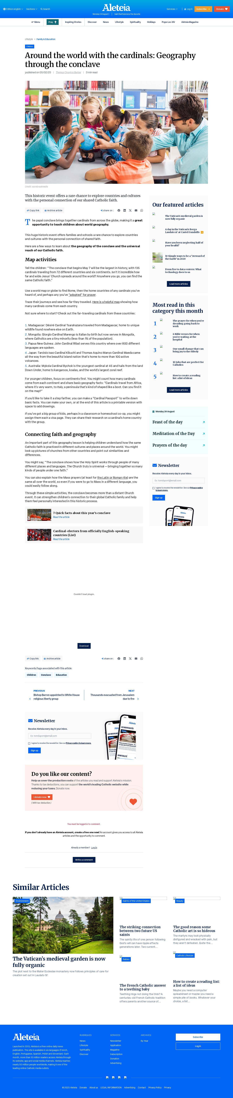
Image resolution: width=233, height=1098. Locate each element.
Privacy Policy (155, 1087)
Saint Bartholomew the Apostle (127, 14)
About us (93, 1087)
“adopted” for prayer (82, 295)
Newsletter (115, 1040)
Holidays (151, 21)
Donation (114, 1058)
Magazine (115, 1049)
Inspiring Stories (73, 21)
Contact (142, 1087)
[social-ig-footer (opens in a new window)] (125, 1077)
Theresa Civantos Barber (68, 72)
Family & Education (46, 39)
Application (115, 1045)
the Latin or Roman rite (112, 477)
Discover (92, 21)
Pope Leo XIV (168, 21)
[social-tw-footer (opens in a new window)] (119, 1077)
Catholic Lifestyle (184, 955)
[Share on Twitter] (130, 210)
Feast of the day (167, 422)
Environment (22, 900)
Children (31, 674)
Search (46, 9)
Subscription (116, 1054)
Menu (37, 21)
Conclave (46, 674)
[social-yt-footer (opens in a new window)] (107, 1077)
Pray (51, 21)
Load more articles (178, 283)
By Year (144, 1040)
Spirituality (135, 21)
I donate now (40, 797)
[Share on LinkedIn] (124, 210)
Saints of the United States (136, 900)
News (106, 21)
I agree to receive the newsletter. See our (61, 743)
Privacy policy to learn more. (78, 743)
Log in (190, 9)
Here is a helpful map (106, 302)
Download (84, 646)
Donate (220, 8)
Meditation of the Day (173, 433)
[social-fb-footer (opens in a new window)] (113, 1077)
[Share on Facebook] (119, 210)
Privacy (167, 1087)
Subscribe (201, 8)
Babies (126, 959)
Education (61, 674)
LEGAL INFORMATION (111, 1087)
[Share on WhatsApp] (141, 210)
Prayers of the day (169, 445)
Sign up (34, 750)
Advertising (115, 1063)
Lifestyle (119, 21)
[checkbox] (29, 743)
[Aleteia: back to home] (116, 7)
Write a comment (84, 859)
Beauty (179, 900)
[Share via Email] (136, 210)
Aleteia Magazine (189, 21)
